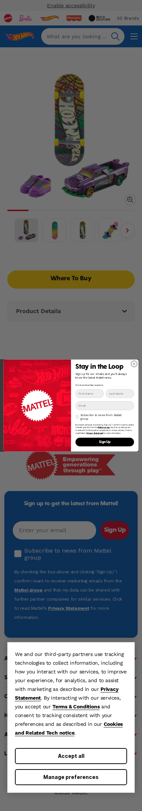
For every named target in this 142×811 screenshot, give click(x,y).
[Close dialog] (134, 364)
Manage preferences (71, 777)
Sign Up (104, 442)
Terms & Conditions (75, 706)
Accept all (71, 756)
